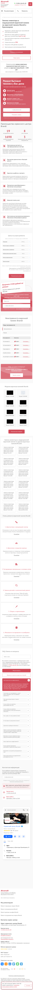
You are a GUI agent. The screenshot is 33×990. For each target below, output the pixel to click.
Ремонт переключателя (7, 257)
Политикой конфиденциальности (16, 781)
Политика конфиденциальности (16, 975)
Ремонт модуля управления (8, 245)
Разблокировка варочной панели (9, 253)
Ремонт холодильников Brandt (9, 909)
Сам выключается (7, 345)
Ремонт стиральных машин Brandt (10, 906)
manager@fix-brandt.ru (7, 939)
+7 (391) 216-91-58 (21, 3)
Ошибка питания (6, 353)
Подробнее (16, 534)
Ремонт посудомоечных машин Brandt (11, 915)
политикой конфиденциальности (22, 308)
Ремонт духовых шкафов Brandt (9, 912)
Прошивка (5, 241)
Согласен (28, 985)
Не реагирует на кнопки (8, 356)
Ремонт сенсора (6, 261)
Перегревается (6, 349)
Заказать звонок (16, 375)
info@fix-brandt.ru (6, 935)
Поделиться (2, 964)
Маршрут (9, 836)
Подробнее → (26, 341)
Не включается (6, 341)
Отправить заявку (16, 114)
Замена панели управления (8, 249)
